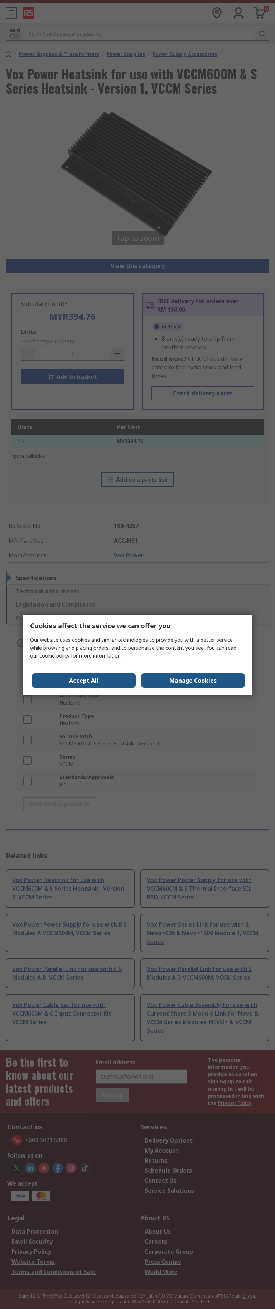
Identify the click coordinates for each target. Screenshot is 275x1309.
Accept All (83, 680)
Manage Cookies (193, 680)
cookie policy (54, 655)
